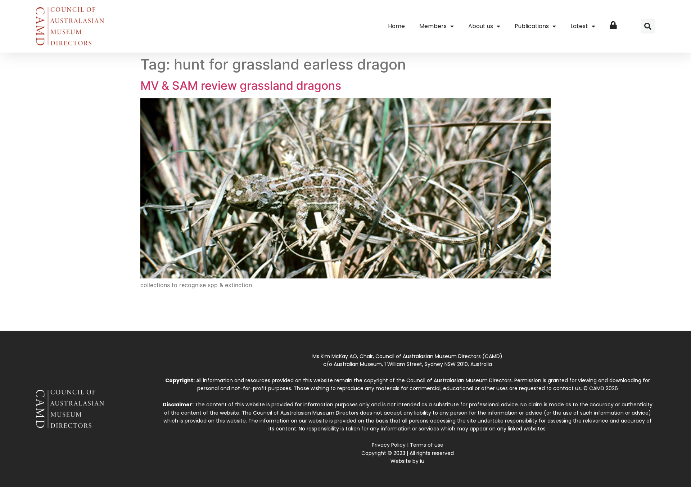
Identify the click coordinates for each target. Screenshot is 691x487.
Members (433, 26)
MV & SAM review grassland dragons (240, 86)
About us (480, 26)
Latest (579, 26)
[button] (648, 26)
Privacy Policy (389, 444)
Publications (532, 26)
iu (422, 461)
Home (396, 26)
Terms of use (426, 444)
